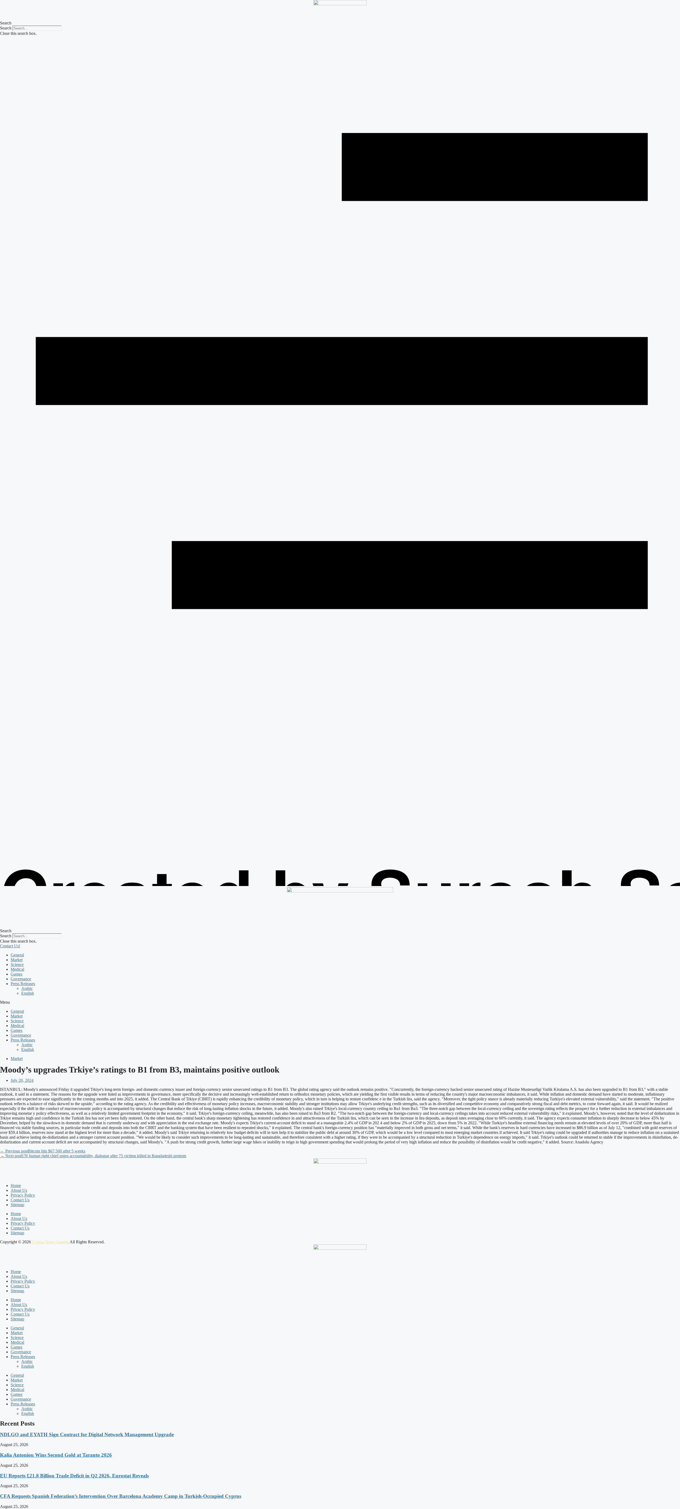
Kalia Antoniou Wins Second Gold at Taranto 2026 (56, 1455)
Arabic (27, 988)
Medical (17, 969)
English (27, 993)
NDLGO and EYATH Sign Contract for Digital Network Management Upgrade (87, 1434)
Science (17, 964)
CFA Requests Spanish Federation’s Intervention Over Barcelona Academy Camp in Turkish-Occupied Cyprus (120, 1496)
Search (5, 28)
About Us (19, 1190)
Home (16, 1185)
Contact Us (20, 1200)
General (17, 955)
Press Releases (23, 983)
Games (16, 974)
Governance (21, 979)
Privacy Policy (23, 1195)
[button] (340, 23)
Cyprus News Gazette (51, 1242)
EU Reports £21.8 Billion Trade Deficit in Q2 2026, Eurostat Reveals (74, 1475)
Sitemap (17, 1204)
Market (17, 959)
